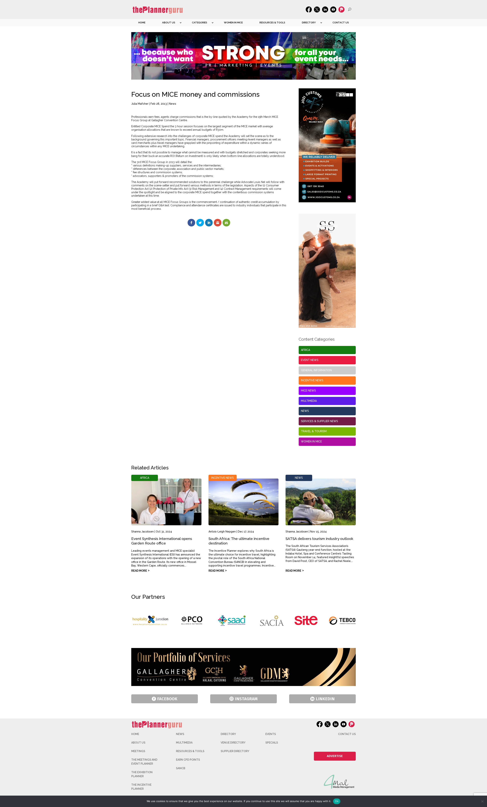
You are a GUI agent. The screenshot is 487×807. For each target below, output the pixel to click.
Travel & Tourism (314, 431)
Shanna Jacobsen (142, 531)
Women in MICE (233, 22)
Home (141, 22)
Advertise (335, 756)
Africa (305, 349)
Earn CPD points (188, 759)
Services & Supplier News (319, 421)
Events (270, 734)
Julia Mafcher (139, 103)
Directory (309, 22)
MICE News (308, 390)
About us (168, 22)
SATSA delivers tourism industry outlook (319, 538)
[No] (482, 801)
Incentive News (312, 380)
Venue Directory (233, 742)
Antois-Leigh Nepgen (222, 531)
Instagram (246, 698)
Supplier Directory (235, 751)
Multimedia (309, 400)
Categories (199, 22)
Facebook (167, 698)
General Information (316, 370)
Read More (139, 570)
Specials (271, 742)
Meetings (138, 751)
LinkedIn (325, 698)
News (172, 103)
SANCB (180, 768)
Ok (336, 801)
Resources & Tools (272, 22)
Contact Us (341, 22)
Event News (309, 360)
